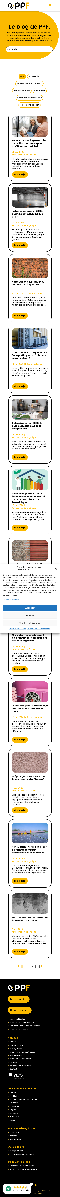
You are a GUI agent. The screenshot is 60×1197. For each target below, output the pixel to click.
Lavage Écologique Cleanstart (23, 1169)
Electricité (14, 1102)
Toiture (13, 1092)
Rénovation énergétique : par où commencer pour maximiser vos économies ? (29, 850)
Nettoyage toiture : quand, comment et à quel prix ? (28, 283)
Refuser (30, 615)
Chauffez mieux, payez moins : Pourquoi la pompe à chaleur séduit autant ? (30, 355)
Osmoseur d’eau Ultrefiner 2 (22, 1165)
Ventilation (14, 1096)
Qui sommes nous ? (19, 1045)
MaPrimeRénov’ (17, 1055)
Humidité (14, 1113)
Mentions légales (17, 1019)
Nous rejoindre (18, 1010)
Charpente (15, 1106)
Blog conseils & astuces (20, 1065)
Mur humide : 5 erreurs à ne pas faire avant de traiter (30, 919)
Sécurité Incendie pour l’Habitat (24, 1099)
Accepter (30, 607)
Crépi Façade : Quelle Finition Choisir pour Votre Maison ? (29, 778)
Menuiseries (15, 1139)
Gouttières (14, 1116)
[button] (55, 568)
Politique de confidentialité (38, 629)
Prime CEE (14, 1062)
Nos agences (16, 1048)
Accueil (13, 1041)
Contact (13, 1069)
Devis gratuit (17, 999)
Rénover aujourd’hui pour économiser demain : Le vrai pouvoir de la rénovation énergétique (28, 498)
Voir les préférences (30, 623)
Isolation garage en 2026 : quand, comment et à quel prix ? (28, 214)
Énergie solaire (16, 1150)
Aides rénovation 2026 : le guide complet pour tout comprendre (27, 426)
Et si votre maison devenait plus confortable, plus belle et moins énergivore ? (29, 638)
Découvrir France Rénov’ (21, 1058)
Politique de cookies (17, 629)
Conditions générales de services (25, 1025)
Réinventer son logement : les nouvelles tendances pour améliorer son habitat (29, 143)
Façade (13, 1109)
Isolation (13, 1135)
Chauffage (14, 1132)
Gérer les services (11, 599)
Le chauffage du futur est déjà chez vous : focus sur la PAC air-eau (30, 708)
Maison (13, 1120)
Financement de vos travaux (22, 1052)
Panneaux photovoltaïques (22, 1154)
